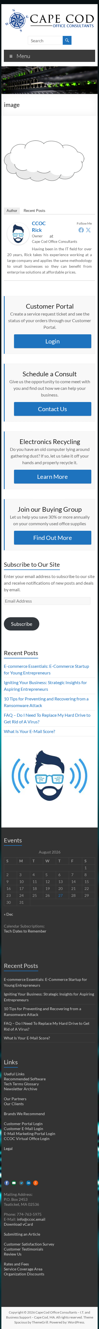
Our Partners (15, 1098)
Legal (8, 1148)
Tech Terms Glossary (21, 1083)
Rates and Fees (16, 1264)
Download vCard (18, 1224)
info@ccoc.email (31, 1219)
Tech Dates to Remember (25, 931)
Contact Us (52, 409)
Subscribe (21, 624)
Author (12, 211)
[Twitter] (88, 230)
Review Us (12, 1254)
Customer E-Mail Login (23, 1128)
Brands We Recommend (24, 1113)
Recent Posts (34, 211)
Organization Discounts (24, 1274)
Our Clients (14, 1103)
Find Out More (52, 537)
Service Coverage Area (23, 1269)
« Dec (8, 914)
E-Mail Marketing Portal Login (29, 1133)
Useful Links (14, 1073)
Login (52, 341)
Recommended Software (25, 1078)
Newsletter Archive (20, 1088)
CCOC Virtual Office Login (27, 1138)
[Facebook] (81, 230)
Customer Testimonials (23, 1249)
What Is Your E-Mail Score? (29, 731)
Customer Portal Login (23, 1123)
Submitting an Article (22, 1234)
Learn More (52, 476)
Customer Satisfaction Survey (29, 1244)
